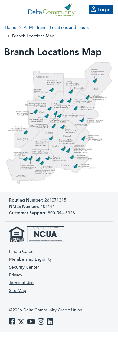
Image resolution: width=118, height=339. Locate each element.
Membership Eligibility (30, 259)
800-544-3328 (61, 213)
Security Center (24, 267)
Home (10, 27)
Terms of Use (21, 283)
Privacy (15, 275)
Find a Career (22, 251)
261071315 (37, 200)
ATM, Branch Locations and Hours (56, 27)
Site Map (17, 291)
